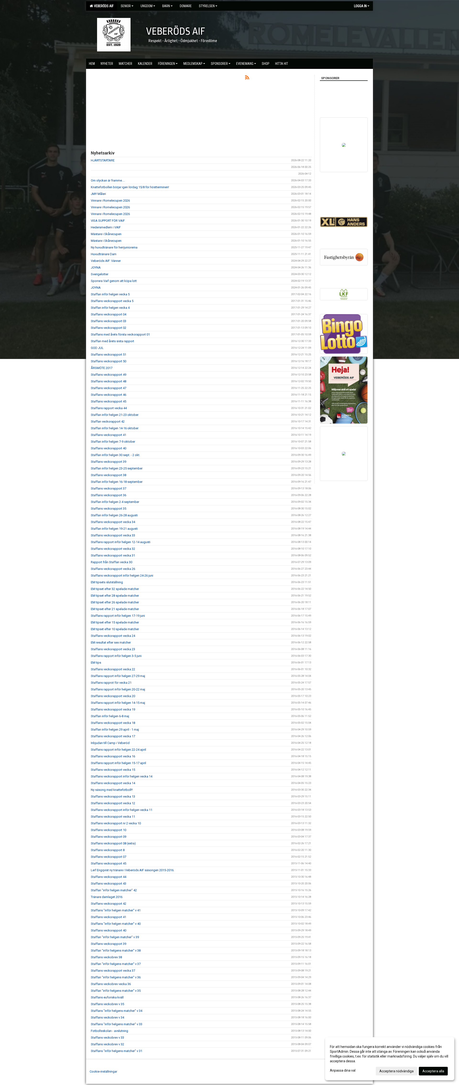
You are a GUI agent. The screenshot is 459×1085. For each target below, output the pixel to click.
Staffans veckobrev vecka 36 (111, 984)
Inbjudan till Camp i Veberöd (110, 743)
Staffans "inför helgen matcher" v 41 (116, 910)
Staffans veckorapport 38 (108, 475)
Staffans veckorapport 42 (108, 903)
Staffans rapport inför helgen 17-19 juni (118, 615)
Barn (166, 6)
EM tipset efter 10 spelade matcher (115, 629)
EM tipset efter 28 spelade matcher (115, 595)
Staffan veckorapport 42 (108, 421)
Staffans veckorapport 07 (108, 857)
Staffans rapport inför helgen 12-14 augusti (120, 542)
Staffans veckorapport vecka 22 (113, 669)
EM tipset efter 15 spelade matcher (115, 622)
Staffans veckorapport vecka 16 (113, 756)
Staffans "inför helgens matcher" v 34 (116, 1011)
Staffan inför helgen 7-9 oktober (113, 441)
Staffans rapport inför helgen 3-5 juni (116, 656)
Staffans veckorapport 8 (108, 850)
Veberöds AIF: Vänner (106, 261)
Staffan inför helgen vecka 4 (110, 307)
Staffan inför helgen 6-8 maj (110, 716)
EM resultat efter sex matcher (111, 642)
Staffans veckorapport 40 (108, 448)
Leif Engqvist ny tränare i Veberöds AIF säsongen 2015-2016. (132, 870)
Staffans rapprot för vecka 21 (111, 682)
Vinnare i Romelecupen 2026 (110, 200)
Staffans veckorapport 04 (108, 314)
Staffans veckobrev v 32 (107, 1044)
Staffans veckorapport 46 (108, 395)
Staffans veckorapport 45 (108, 401)
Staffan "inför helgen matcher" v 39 (115, 937)
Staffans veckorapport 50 (108, 361)
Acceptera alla (433, 1071)
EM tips (96, 662)
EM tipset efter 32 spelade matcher (115, 589)
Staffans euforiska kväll (107, 997)
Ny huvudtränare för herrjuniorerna (114, 247)
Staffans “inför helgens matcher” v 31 (116, 1051)
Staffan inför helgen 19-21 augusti (114, 528)
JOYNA (96, 267)
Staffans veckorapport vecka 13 (113, 796)
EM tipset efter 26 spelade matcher (115, 602)
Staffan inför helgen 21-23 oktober (114, 415)
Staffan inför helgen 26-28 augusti (114, 515)
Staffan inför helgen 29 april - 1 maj (115, 729)
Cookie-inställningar (103, 1071)
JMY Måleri (98, 194)
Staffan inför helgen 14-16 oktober (114, 428)
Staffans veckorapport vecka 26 (113, 569)
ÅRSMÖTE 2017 (101, 368)
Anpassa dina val (342, 1070)
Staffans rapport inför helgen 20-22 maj (118, 689)
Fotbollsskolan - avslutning (109, 1031)
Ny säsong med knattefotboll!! (112, 790)
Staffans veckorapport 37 (108, 488)
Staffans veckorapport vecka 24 (113, 636)
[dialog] (389, 1058)
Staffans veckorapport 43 (108, 883)
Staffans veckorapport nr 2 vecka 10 (116, 823)
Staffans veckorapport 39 (108, 461)
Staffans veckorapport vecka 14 (113, 783)
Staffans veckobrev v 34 (107, 1017)
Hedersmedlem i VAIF (106, 227)
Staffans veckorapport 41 (108, 435)
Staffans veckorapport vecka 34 (113, 522)
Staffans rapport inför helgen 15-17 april (118, 763)
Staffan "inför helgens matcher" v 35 (116, 990)
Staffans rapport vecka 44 (109, 408)
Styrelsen (207, 6)
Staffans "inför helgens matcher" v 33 (116, 1024)
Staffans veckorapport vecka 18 (113, 723)
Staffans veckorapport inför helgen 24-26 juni (122, 575)
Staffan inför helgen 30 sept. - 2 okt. (115, 455)
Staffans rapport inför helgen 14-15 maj (118, 703)
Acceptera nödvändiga (396, 1071)
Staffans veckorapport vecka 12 (113, 803)
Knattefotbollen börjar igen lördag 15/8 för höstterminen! (130, 187)
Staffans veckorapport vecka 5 (112, 301)
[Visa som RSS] (247, 78)
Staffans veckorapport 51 (108, 354)
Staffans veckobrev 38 (106, 957)
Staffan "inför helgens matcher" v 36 (116, 977)
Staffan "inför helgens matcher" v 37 (116, 964)
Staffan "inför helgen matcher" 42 (114, 890)
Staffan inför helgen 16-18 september (116, 482)
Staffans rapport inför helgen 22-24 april (118, 749)
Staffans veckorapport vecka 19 (113, 709)
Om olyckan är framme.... (108, 180)
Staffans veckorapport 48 (108, 381)
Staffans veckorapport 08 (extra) (113, 843)
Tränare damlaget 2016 (106, 897)
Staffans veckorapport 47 (108, 388)
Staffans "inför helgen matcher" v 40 (116, 923)
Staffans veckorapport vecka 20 (113, 696)
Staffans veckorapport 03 (108, 321)
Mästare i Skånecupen (106, 234)
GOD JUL (97, 348)
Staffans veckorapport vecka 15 (113, 769)
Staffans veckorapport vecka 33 (113, 535)
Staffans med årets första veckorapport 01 (120, 334)
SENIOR (126, 6)
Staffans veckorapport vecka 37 (113, 970)
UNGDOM (147, 6)
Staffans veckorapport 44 (108, 877)
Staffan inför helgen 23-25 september (116, 468)
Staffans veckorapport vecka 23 (113, 649)
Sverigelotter (99, 274)
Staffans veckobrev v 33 (107, 1037)
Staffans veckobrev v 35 (107, 1004)
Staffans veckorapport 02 (108, 328)
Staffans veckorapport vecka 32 (113, 549)
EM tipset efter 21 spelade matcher (115, 609)
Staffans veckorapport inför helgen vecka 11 (121, 810)
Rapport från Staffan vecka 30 (111, 562)
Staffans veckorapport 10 (108, 830)
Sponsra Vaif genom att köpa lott (114, 281)
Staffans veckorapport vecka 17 (113, 736)
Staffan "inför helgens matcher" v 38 (116, 950)
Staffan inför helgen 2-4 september (115, 502)
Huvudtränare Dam (103, 254)
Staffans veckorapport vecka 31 (113, 555)
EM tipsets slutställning (107, 582)
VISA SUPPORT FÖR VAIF (108, 220)
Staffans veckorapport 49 (108, 374)
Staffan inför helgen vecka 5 (110, 294)
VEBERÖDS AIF (103, 6)
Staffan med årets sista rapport (112, 341)
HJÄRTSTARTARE (103, 160)
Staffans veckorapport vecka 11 (113, 816)
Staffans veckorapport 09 (108, 836)
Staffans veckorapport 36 (108, 495)
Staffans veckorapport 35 (108, 508)
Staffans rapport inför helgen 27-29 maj (118, 676)
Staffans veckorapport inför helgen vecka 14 (121, 776)
